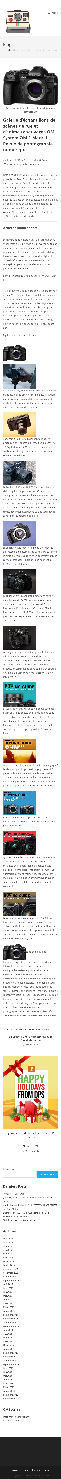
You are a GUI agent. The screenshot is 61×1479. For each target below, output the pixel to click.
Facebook (15, 1469)
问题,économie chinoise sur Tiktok (19, 1220)
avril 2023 (7, 1379)
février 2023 (8, 1387)
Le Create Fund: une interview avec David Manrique (30, 1038)
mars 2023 (8, 1383)
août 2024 (8, 1329)
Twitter (26, 1469)
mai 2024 (7, 1333)
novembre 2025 (10, 1272)
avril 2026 (7, 1253)
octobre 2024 (9, 1322)
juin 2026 (7, 1246)
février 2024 (8, 1345)
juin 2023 (7, 1371)
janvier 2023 (9, 1390)
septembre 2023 (11, 1364)
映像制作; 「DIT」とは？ (14, 1193)
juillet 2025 (8, 1288)
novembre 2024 (10, 1318)
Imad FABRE (14, 160)
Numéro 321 (30, 1146)
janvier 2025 (9, 1310)
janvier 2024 (9, 1349)
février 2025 (8, 1307)
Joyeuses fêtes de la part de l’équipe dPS (30, 1133)
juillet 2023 (8, 1368)
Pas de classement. (12, 1420)
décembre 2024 (10, 1314)
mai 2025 (7, 1295)
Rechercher (8, 1168)
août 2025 (8, 1284)
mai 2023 (7, 1375)
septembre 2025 (11, 1280)
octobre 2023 (9, 1360)
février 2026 (8, 1261)
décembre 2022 (10, 1394)
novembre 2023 (10, 1356)
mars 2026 (8, 1257)
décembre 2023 (10, 1352)
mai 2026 (7, 1249)
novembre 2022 (10, 1398)
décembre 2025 (10, 1269)
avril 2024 (7, 1337)
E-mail (47, 1469)
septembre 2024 (11, 1326)
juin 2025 (7, 1291)
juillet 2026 (8, 1242)
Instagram (36, 1469)
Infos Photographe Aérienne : (23, 164)
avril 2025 (7, 1299)
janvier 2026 (9, 1265)
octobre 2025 (9, 1276)
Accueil (6, 49)
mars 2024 (8, 1341)
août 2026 (8, 1238)
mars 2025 (8, 1303)
